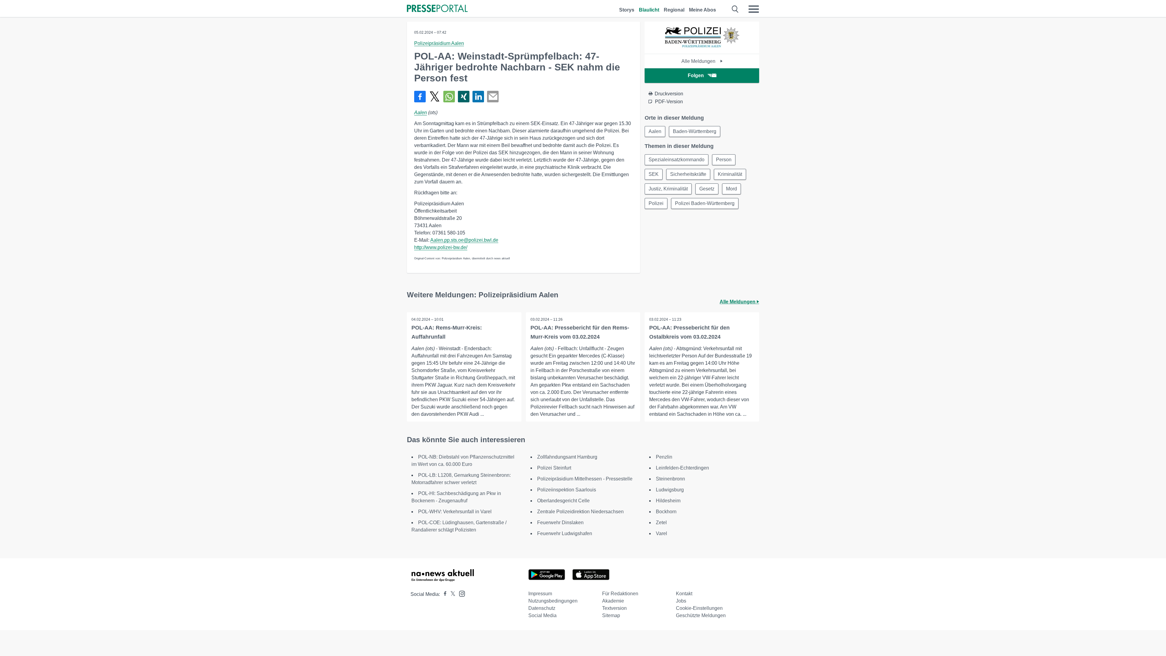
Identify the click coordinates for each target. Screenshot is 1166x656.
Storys (626, 9)
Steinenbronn (670, 478)
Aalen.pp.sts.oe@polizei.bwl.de (464, 240)
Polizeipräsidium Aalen (439, 43)
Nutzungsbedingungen (553, 600)
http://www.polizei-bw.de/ (440, 247)
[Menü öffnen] (753, 9)
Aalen (420, 112)
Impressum (540, 593)
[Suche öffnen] (735, 9)
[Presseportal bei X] (451, 594)
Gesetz (706, 188)
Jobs (681, 600)
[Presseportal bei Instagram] (460, 593)
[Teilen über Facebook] (420, 96)
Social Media (542, 615)
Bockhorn (666, 511)
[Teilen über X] (434, 96)
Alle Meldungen (699, 61)
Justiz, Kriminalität (668, 188)
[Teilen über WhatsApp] (449, 96)
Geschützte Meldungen (701, 615)
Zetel (661, 522)
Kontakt (684, 593)
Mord (731, 188)
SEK (654, 174)
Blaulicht (649, 9)
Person (723, 159)
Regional (674, 9)
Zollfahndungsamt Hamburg (567, 457)
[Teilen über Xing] (463, 96)
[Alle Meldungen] (702, 48)
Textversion (614, 608)
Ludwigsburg (670, 489)
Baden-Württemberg (694, 131)
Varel (661, 533)
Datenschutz (541, 608)
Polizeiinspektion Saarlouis (566, 489)
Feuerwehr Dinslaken (560, 522)
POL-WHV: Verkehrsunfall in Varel (455, 511)
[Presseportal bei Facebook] (443, 594)
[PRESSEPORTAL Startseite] (437, 9)
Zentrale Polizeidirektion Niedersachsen (580, 511)
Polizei (656, 203)
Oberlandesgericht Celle (563, 500)
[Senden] (493, 96)
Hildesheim (668, 500)
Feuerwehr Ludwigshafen (564, 533)
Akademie (613, 600)
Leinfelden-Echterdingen (682, 467)
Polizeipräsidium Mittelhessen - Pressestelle (584, 478)
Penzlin (664, 457)
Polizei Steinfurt (554, 467)
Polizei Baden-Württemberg (705, 203)
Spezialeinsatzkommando (676, 159)
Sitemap (611, 615)
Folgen (696, 75)
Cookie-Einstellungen (699, 608)
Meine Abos (702, 9)
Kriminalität (730, 174)
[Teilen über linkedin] (478, 96)
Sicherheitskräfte (688, 174)
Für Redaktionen (620, 593)
